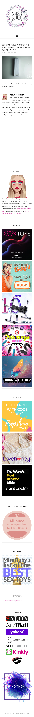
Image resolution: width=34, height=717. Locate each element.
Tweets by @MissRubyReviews (12, 601)
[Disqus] (17, 142)
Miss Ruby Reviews (17, 16)
